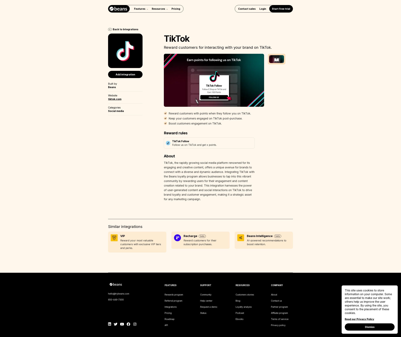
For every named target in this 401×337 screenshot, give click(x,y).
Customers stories (245, 294)
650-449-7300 (116, 299)
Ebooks (239, 319)
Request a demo (208, 306)
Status (203, 313)
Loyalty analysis (244, 306)
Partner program (279, 306)
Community (205, 294)
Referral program (173, 300)
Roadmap (169, 319)
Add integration (125, 74)
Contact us (276, 300)
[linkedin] (109, 324)
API (166, 325)
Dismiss (370, 327)
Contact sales (247, 8)
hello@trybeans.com (118, 293)
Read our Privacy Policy (359, 319)
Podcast (240, 313)
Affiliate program (279, 313)
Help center (206, 300)
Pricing (176, 8)
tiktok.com (114, 99)
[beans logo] (129, 285)
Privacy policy (278, 325)
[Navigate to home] (119, 8)
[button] (276, 59)
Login (262, 8)
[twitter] (116, 324)
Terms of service (280, 319)
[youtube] (122, 324)
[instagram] (135, 324)
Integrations (171, 306)
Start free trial (281, 8)
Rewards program (174, 294)
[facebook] (128, 324)
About (274, 294)
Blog (238, 300)
